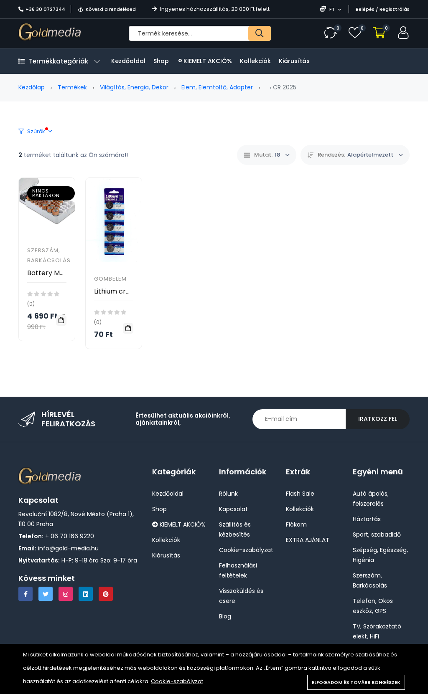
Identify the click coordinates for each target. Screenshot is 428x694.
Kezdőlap (31, 87)
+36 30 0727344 (45, 9)
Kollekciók (255, 61)
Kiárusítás (294, 61)
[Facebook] (25, 594)
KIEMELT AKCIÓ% (207, 61)
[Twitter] (45, 594)
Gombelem (110, 279)
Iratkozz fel (377, 419)
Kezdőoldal (128, 61)
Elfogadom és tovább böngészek (356, 682)
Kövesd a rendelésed (111, 9)
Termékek (72, 87)
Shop (161, 61)
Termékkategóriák (58, 61)
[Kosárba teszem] (61, 320)
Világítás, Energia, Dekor (134, 87)
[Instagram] (66, 594)
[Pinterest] (106, 594)
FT (332, 9)
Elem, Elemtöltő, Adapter (217, 87)
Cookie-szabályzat (177, 681)
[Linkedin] (86, 594)
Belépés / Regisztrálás (383, 9)
